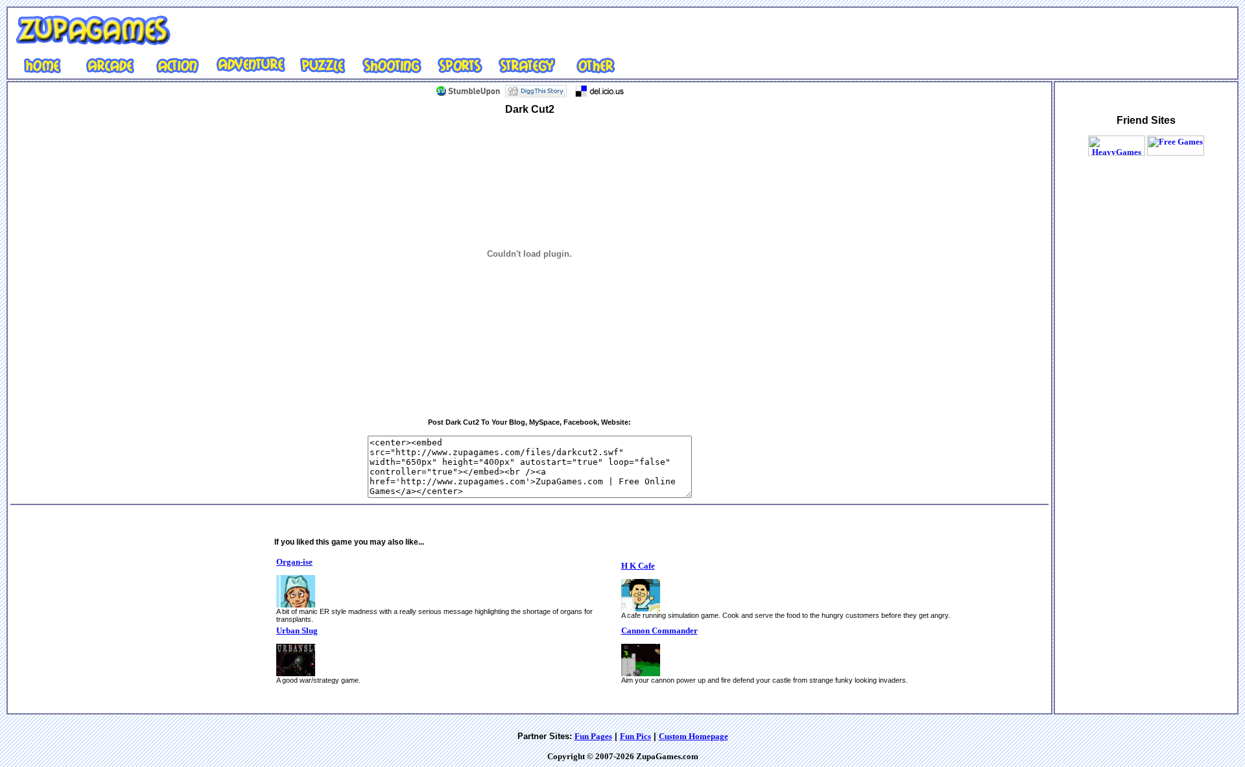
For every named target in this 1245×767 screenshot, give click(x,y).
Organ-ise (294, 562)
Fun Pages (593, 736)
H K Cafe (638, 566)
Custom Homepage (693, 736)
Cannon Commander (659, 630)
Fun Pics (635, 736)
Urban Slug (297, 630)
